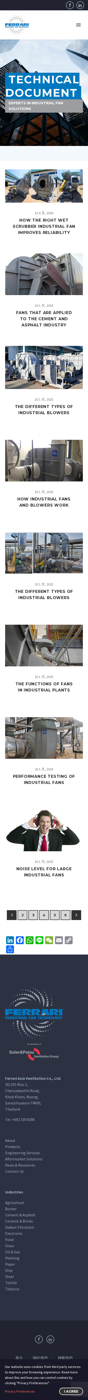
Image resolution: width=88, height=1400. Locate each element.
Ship (8, 1270)
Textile (11, 1282)
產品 (19, 1358)
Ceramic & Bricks (19, 1221)
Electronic (13, 1233)
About (10, 1140)
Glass (9, 1245)
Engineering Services (22, 1152)
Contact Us (14, 1171)
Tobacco (12, 1288)
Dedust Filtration (19, 1227)
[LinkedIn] (80, 5)
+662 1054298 (23, 1119)
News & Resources (20, 1165)
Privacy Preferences (20, 1391)
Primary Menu (78, 25)
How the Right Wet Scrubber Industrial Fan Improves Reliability (44, 226)
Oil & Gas (12, 1251)
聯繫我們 (65, 1358)
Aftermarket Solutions (24, 1158)
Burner (11, 1208)
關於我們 (40, 1358)
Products (12, 1146)
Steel (9, 1276)
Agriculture (14, 1202)
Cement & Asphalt (20, 1214)
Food (9, 1239)
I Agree (71, 1391)
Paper (10, 1264)
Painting (12, 1258)
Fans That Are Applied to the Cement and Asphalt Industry (44, 318)
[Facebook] (70, 5)
